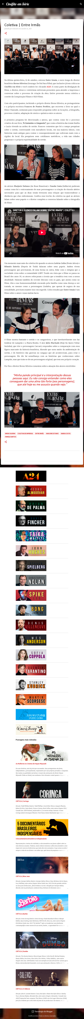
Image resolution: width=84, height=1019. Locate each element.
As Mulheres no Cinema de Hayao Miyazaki (31, 764)
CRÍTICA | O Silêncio (23, 989)
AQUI (49, 87)
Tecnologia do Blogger (43, 1011)
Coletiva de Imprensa (25, 433)
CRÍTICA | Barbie (22, 914)
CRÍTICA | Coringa (22, 801)
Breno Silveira (10, 433)
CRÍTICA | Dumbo (22, 951)
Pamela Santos (10, 436)
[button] (5, 33)
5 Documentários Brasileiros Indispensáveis (31, 839)
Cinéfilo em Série (17, 4)
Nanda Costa (65, 433)
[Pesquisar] (81, 4)
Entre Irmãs (39, 433)
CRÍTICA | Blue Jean (23, 876)
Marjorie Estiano (52, 433)
